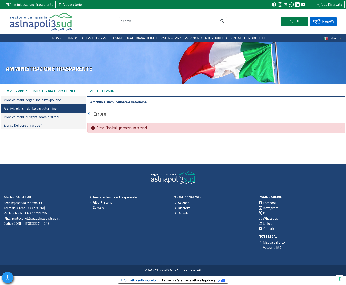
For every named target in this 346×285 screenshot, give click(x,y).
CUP (296, 20)
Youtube (268, 228)
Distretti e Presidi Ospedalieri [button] (107, 38)
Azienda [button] (71, 38)
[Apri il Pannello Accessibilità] (7, 277)
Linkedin (268, 223)
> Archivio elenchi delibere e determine (80, 91)
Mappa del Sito (273, 242)
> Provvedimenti (30, 91)
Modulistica (258, 38)
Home (57, 38)
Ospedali (183, 213)
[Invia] (222, 20)
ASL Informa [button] (171, 38)
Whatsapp (270, 218)
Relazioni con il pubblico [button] (206, 38)
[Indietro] (89, 113)
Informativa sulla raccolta (138, 280)
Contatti (237, 38)
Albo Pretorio (102, 202)
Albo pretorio (72, 4)
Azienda (183, 202)
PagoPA (327, 21)
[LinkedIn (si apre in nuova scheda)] (297, 4)
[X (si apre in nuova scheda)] (286, 4)
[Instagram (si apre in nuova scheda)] (280, 4)
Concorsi (98, 207)
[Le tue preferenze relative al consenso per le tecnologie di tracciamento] (339, 278)
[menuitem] (43, 100)
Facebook (269, 202)
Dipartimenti (147, 38)
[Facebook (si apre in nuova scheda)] (274, 4)
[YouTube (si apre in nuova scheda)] (303, 4)
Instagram (270, 207)
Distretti (184, 207)
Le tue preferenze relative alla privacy (189, 280)
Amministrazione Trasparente (31, 4)
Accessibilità (271, 247)
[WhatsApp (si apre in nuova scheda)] (291, 4)
